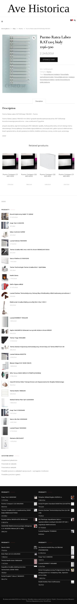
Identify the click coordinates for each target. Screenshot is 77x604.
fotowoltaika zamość (61, 77)
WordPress (47, 601)
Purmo (49, 72)
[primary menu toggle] (2, 21)
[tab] (39, 101)
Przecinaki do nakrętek (8, 464)
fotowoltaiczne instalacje (52, 74)
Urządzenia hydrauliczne (9, 460)
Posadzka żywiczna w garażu (10, 474)
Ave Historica (38, 8)
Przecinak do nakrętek (8, 467)
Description (39, 101)
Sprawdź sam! (49, 60)
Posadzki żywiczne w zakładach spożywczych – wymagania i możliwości (24, 471)
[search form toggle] (75, 20)
